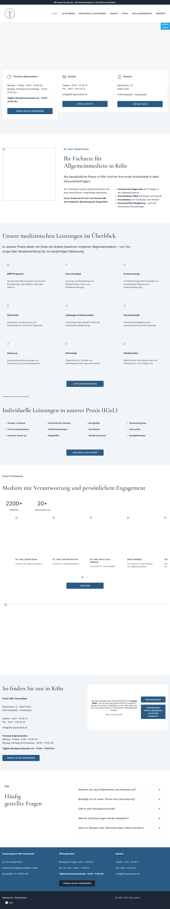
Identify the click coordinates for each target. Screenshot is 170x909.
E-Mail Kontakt (85, 104)
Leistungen (68, 13)
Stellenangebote (142, 13)
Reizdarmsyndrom (97, 435)
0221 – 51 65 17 (80, 85)
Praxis (114, 13)
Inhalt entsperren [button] (153, 699)
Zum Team (85, 585)
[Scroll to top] (165, 903)
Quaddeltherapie (137, 435)
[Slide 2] (85, 577)
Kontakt (160, 13)
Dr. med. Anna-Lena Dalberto (100, 560)
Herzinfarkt (94, 429)
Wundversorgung (137, 423)
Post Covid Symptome (18, 429)
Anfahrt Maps (140, 104)
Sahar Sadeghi (134, 559)
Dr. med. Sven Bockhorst (65, 559)
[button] (29, 534)
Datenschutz (20, 897)
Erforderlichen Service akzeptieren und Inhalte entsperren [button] (153, 711)
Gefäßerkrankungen (58, 429)
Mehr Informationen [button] (114, 714)
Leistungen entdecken (85, 384)
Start (54, 13)
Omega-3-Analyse (16, 423)
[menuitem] (55, 13)
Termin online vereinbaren (77, 883)
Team (125, 13)
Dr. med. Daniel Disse (26, 559)
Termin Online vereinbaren (30, 111)
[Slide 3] (87, 577)
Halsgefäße (53, 435)
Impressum (7, 897)
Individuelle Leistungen (92, 13)
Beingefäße (94, 423)
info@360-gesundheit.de (74, 94)
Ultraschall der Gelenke (59, 423)
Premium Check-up (16, 435)
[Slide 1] (82, 577)
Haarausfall (134, 429)
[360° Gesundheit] (10, 13)
